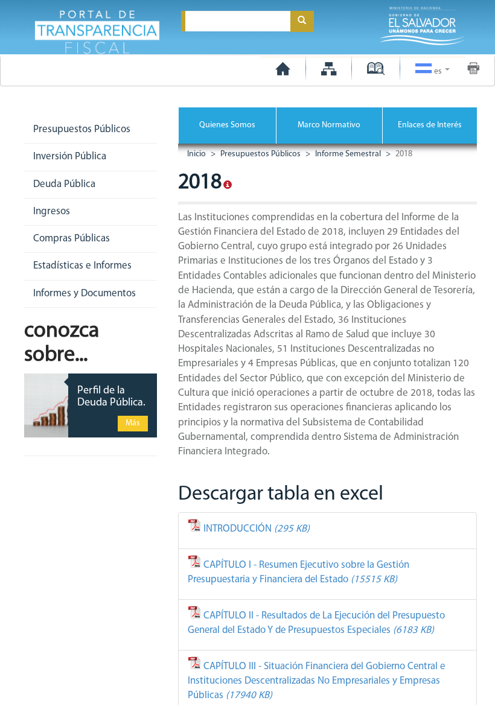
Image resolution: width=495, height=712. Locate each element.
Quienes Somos (227, 125)
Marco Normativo (329, 125)
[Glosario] (376, 68)
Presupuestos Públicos (260, 154)
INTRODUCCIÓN (255, 529)
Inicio (196, 154)
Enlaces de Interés (430, 125)
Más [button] (133, 423)
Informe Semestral (347, 154)
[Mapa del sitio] (328, 68)
